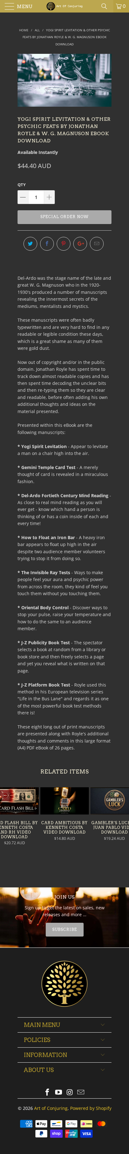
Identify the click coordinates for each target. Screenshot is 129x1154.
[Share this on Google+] (80, 244)
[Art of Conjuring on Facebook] (47, 1092)
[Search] (106, 6)
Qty (22, 184)
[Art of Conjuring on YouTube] (58, 1092)
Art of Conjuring (51, 1108)
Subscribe (64, 929)
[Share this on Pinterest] (63, 244)
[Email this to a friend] (97, 244)
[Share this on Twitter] (30, 244)
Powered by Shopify (90, 1108)
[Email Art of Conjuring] (81, 1092)
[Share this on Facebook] (47, 244)
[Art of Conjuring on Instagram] (70, 1092)
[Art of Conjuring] (64, 6)
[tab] (64, 930)
